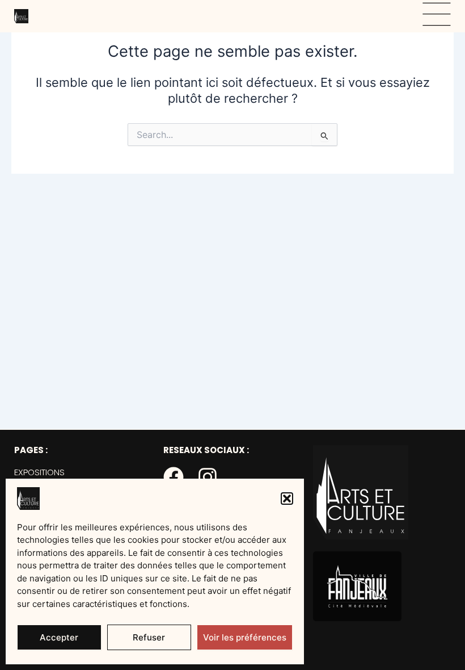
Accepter (59, 637)
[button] (287, 498)
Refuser (149, 637)
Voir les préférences (244, 637)
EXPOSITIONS (39, 472)
